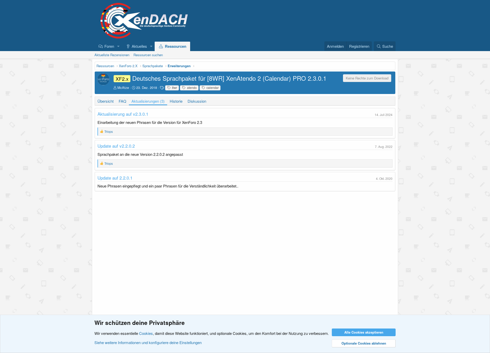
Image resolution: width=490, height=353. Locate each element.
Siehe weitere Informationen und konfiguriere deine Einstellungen (148, 342)
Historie (176, 101)
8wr (174, 87)
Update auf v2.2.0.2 (116, 146)
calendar (212, 87)
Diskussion (197, 101)
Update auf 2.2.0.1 (114, 177)
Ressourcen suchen (148, 54)
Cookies (146, 333)
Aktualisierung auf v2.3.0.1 (122, 114)
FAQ (122, 101)
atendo (191, 87)
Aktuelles (139, 46)
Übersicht (105, 101)
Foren (109, 46)
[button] (118, 46)
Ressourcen (175, 46)
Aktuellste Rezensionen (111, 54)
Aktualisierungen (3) (148, 101)
